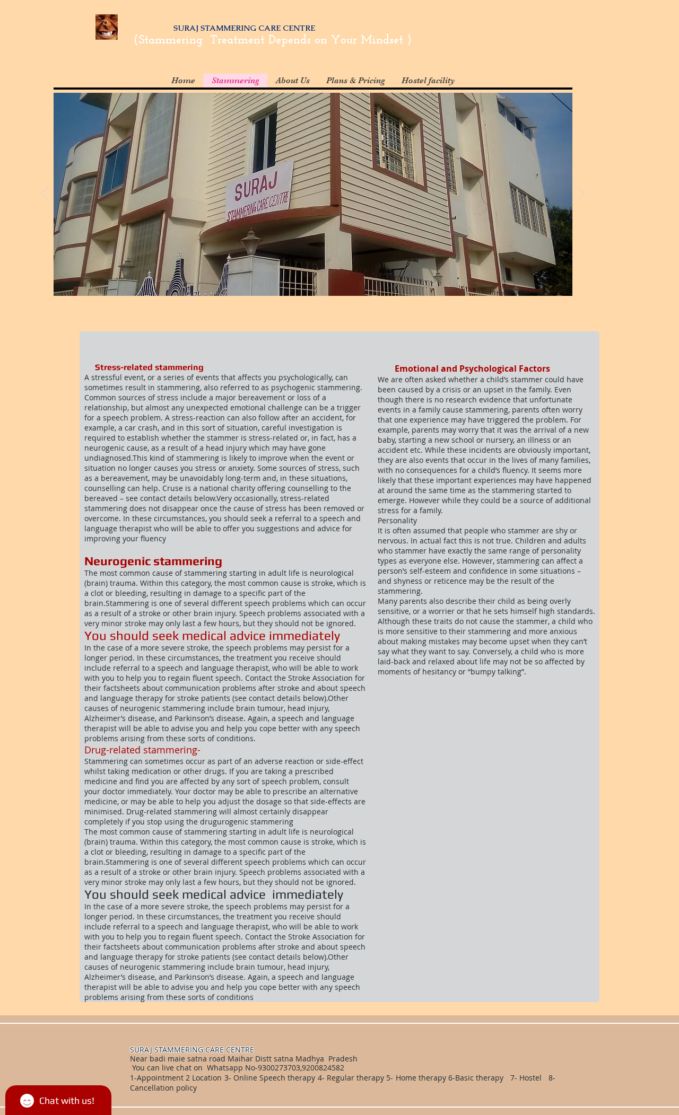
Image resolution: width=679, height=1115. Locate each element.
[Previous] (44, 194)
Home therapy (422, 1078)
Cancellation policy (164, 1088)
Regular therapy (355, 1078)
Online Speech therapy (274, 1078)
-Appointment (159, 1078)
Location (206, 1078)
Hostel (530, 1078)
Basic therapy (480, 1078)
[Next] (581, 194)
